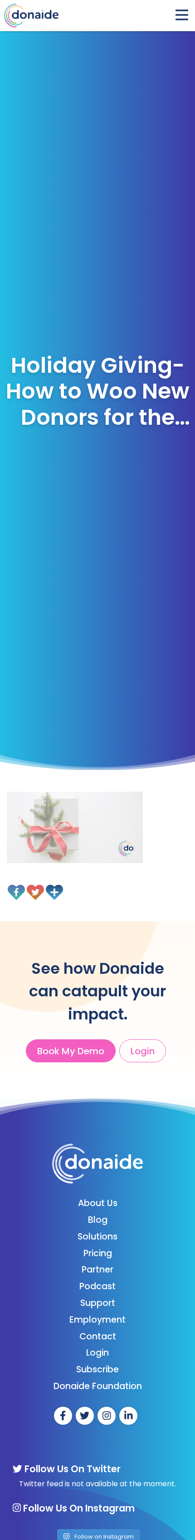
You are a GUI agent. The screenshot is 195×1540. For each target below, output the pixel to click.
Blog (97, 1220)
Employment (97, 1320)
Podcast (97, 1286)
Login (143, 1051)
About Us (97, 1203)
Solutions (97, 1236)
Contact (97, 1336)
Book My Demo (70, 1051)
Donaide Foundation (98, 1386)
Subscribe (97, 1369)
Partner (97, 1269)
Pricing (97, 1253)
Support (97, 1303)
